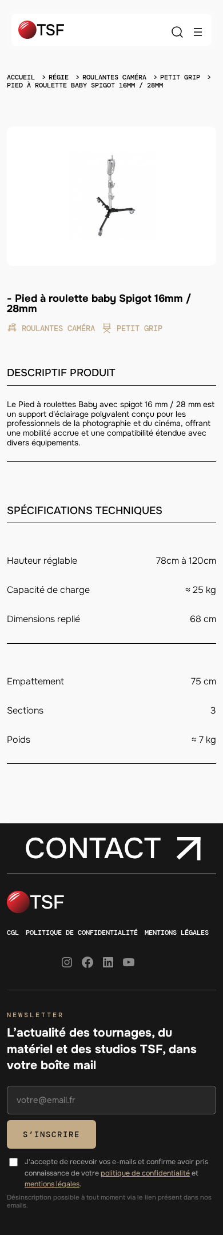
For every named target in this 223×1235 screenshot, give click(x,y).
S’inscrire (51, 1134)
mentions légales (52, 1184)
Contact (93, 848)
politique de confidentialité (145, 1173)
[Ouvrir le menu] (198, 32)
